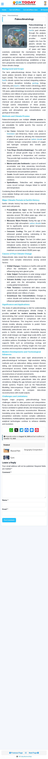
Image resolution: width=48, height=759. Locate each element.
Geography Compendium (33, 450)
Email (5, 509)
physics (17, 86)
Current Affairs (14, 10)
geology (35, 83)
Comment (6, 472)
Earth (31, 30)
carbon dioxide (36, 139)
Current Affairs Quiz (30, 10)
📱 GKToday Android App (24, 756)
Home (4, 10)
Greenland (11, 134)
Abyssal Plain (15, 451)
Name (5, 500)
